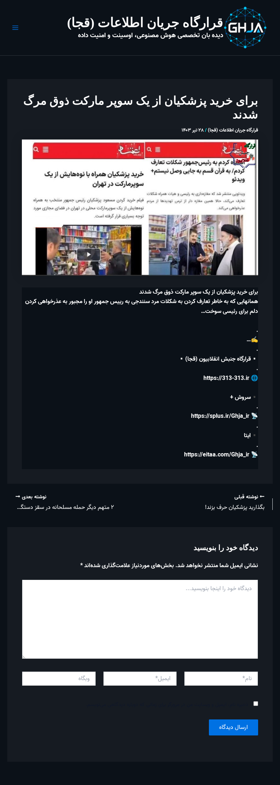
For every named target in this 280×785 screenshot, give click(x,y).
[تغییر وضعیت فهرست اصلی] (15, 28)
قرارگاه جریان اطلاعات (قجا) (145, 22)
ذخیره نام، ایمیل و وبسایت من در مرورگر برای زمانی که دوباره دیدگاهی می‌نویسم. (167, 704)
